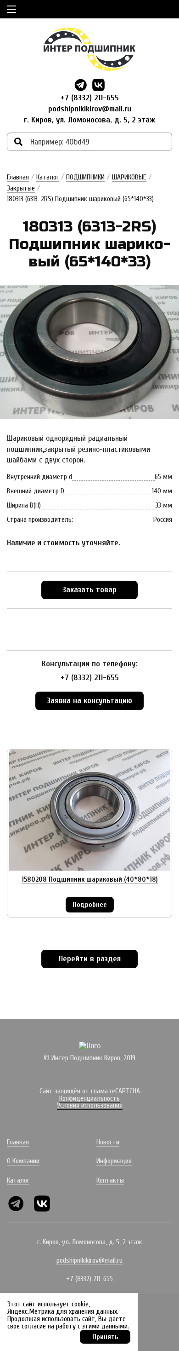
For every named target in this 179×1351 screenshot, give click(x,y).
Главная (18, 177)
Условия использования (90, 1105)
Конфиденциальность (89, 1098)
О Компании (23, 1161)
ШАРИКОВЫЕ (129, 177)
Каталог (47, 177)
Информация (114, 1161)
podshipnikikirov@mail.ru (89, 109)
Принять (105, 1337)
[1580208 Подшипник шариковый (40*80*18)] (89, 810)
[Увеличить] (89, 352)
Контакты (110, 1180)
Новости (107, 1142)
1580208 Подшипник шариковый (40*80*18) (90, 879)
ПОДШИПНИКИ (85, 177)
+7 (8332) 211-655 (90, 98)
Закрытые (21, 188)
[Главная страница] (89, 49)
